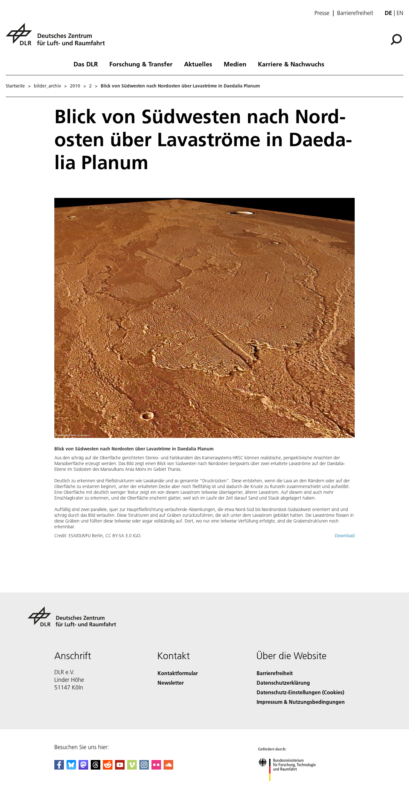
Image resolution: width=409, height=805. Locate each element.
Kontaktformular (178, 673)
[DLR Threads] (95, 767)
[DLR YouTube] (120, 767)
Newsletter (171, 682)
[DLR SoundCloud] (168, 767)
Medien (235, 64)
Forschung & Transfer (141, 64)
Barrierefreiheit (355, 13)
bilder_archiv (47, 86)
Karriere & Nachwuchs (291, 64)
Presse (321, 13)
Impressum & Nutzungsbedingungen (301, 701)
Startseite (15, 86)
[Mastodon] (83, 767)
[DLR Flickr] (156, 767)
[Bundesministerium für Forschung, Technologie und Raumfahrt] (293, 787)
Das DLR (85, 64)
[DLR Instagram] (144, 767)
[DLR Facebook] (59, 767)
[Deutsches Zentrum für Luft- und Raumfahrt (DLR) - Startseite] (58, 38)
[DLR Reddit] (107, 767)
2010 (75, 86)
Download (345, 535)
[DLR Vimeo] (132, 767)
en (400, 13)
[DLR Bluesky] (71, 767)
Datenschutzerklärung (283, 682)
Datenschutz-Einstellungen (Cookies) (300, 692)
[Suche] (397, 39)
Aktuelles (198, 64)
